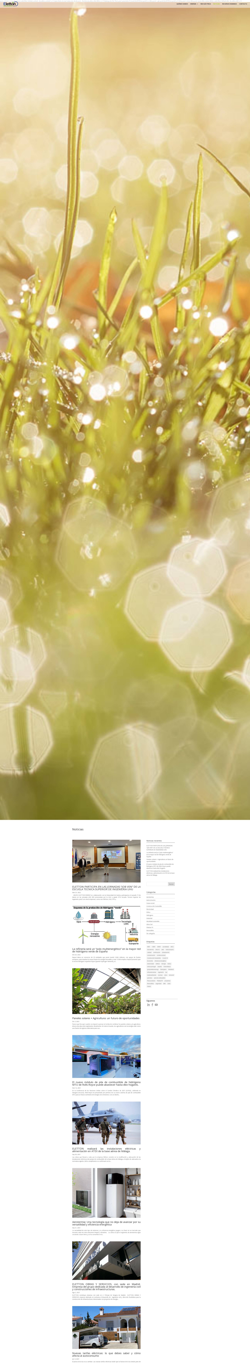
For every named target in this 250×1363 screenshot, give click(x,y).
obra (165, 975)
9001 (148, 947)
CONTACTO (243, 4)
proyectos (167, 981)
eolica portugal (151, 966)
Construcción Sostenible (154, 906)
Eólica (148, 912)
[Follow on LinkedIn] (148, 1004)
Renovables (150, 930)
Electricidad (150, 909)
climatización (165, 952)
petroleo (149, 978)
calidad (149, 952)
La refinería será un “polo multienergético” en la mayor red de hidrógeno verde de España (106, 950)
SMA (164, 983)
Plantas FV (149, 927)
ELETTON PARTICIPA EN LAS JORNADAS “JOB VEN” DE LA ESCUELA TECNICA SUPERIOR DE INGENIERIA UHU (106, 888)
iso (166, 972)
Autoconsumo (150, 900)
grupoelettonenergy (152, 969)
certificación (156, 952)
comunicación (151, 955)
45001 (159, 947)
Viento (149, 986)
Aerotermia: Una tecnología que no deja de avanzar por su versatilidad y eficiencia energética (106, 1223)
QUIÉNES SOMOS (182, 4)
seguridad (158, 983)
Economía (150, 961)
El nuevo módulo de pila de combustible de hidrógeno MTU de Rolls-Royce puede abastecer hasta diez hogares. (106, 1083)
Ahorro (158, 949)
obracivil (171, 975)
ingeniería (160, 972)
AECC (172, 947)
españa (160, 966)
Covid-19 (165, 958)
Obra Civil (149, 924)
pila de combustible (159, 978)
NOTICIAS (216, 4)
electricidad (150, 964)
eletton (158, 964)
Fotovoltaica (167, 966)
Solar (169, 983)
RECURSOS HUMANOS (229, 4)
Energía (164, 964)
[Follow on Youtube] (155, 1004)
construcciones (161, 955)
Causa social (150, 903)
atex (163, 949)
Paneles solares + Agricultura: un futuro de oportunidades (105, 1018)
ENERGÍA (193, 4)
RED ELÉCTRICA (206, 4)
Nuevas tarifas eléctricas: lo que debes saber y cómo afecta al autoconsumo (106, 1354)
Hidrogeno (149, 915)
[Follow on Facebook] (152, 1004)
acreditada (166, 947)
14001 (153, 947)
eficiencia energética (160, 961)
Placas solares (151, 981)
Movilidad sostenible (152, 921)
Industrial (149, 918)
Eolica (169, 964)
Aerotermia (150, 897)
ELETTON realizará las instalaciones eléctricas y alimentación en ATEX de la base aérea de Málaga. (106, 1150)
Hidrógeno (163, 969)
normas (160, 975)
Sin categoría (150, 933)
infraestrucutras (151, 972)
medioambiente (151, 975)
